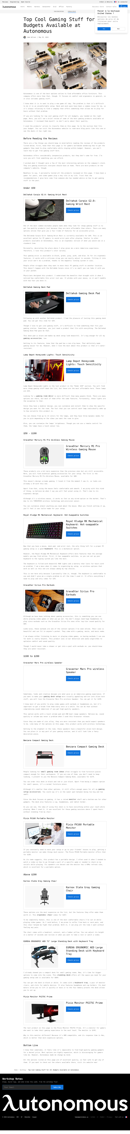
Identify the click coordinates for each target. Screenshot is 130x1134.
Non (118, 29)
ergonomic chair (44, 915)
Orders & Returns (106, 2)
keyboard (48, 549)
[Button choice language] (115, 2)
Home (16, 1070)
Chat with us (119, 1117)
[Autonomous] (9, 7)
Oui (104, 29)
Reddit (102, 1117)
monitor (72, 799)
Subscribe (57, 1087)
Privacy (109, 1117)
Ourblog (23, 1070)
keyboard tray (81, 983)
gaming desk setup (52, 696)
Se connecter (123, 2)
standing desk (63, 975)
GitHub (93, 1117)
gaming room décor (45, 396)
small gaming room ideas (52, 772)
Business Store (98, 6)
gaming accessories (32, 338)
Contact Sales (111, 6)
